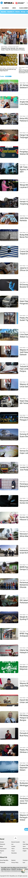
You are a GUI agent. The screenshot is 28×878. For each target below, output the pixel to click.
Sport (24, 846)
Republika (3, 11)
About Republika (4, 860)
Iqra (12, 844)
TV (0, 853)
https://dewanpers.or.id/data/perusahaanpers (12, 870)
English (24, 850)
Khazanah (2, 844)
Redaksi (13, 860)
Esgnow (2, 850)
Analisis (13, 846)
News (14, 8)
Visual (12, 850)
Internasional (3, 848)
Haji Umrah (5, 8)
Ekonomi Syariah (15, 842)
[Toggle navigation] (1, 3)
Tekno (12, 848)
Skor (24, 842)
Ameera (2, 842)
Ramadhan (14, 853)
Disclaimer (2, 862)
